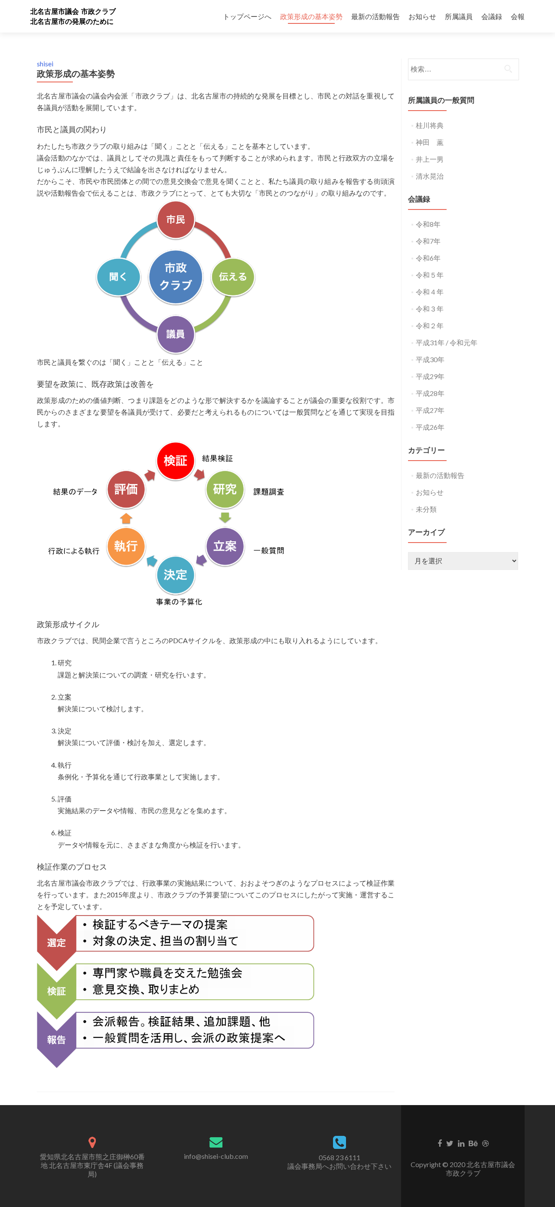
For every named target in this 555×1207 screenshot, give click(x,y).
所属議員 (459, 16)
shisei (45, 63)
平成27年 (430, 410)
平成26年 (430, 427)
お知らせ (422, 16)
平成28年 (430, 393)
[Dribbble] (485, 1143)
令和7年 (428, 241)
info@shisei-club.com (216, 1156)
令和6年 (428, 258)
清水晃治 (430, 176)
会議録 (491, 16)
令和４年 (430, 292)
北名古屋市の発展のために (72, 21)
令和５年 (430, 275)
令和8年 (428, 224)
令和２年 (430, 325)
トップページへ (247, 16)
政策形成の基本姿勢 (311, 16)
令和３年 (430, 308)
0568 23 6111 (339, 1157)
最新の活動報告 (375, 16)
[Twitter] (450, 1143)
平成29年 (430, 376)
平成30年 (430, 359)
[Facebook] (439, 1143)
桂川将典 (430, 125)
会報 (518, 16)
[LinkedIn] (461, 1143)
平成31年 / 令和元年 (446, 342)
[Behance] (473, 1143)
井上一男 (430, 159)
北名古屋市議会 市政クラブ (73, 11)
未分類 (426, 509)
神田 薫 (430, 142)
